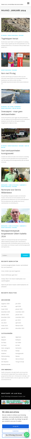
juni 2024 (18, 320)
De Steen (10, 106)
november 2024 (20, 317)
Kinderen (17, 106)
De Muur (4, 35)
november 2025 (20, 312)
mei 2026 (3, 306)
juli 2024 (3, 320)
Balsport (3, 340)
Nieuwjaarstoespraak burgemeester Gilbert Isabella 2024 (13, 233)
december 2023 (20, 328)
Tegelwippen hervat (9, 38)
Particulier (4, 359)
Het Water (4, 351)
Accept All (15, 426)
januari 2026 (19, 309)
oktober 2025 (5, 314)
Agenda (3, 337)
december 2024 (5, 317)
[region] (15, 424)
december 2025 (5, 312)
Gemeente (23, 185)
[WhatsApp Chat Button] (26, 434)
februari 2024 (19, 325)
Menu (28, 3)
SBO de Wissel (16, 108)
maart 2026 (4, 309)
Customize (16, 431)
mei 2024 (3, 323)
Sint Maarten (4, 362)
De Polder (18, 342)
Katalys (18, 351)
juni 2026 (18, 303)
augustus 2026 (5, 303)
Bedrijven (4, 185)
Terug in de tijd (20, 362)
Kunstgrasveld (13, 35)
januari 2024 (4, 328)
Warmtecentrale (5, 364)
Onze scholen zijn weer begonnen (10, 271)
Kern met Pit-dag (8, 73)
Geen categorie (13, 185)
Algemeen (18, 337)
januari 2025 (19, 314)
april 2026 (18, 306)
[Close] (29, 411)
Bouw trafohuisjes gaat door (9, 275)
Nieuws (21, 35)
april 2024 (18, 323)
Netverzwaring (5, 356)
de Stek (18, 345)
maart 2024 (4, 325)
